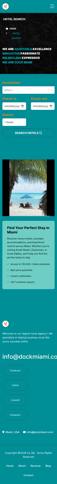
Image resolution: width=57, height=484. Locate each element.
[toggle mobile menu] (52, 6)
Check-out (39, 99)
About (22, 465)
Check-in (9, 99)
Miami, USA (12, 432)
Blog (48, 465)
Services (35, 465)
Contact (28, 475)
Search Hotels (27, 133)
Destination (11, 83)
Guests (7, 115)
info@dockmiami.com (40, 432)
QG (33, 452)
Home (13, 28)
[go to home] (12, 6)
